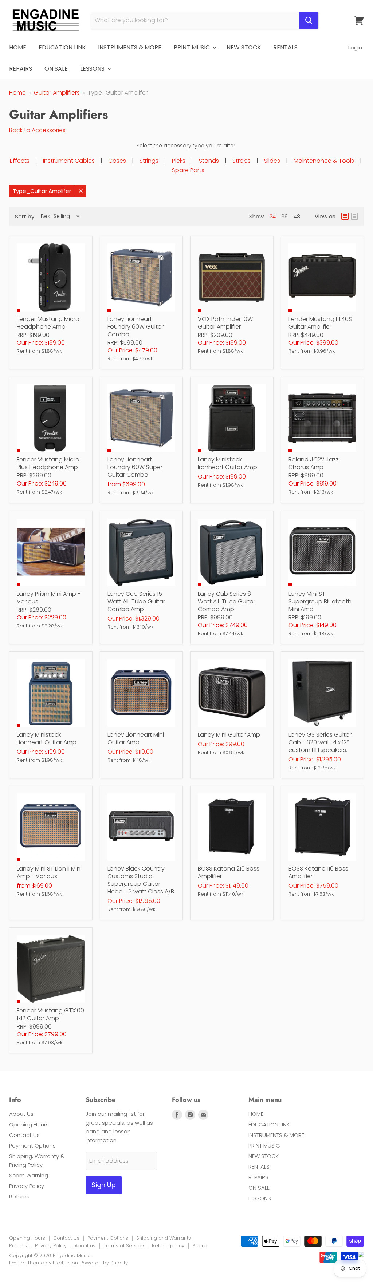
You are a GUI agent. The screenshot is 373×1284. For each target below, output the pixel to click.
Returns (19, 1196)
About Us (21, 1114)
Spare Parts (188, 170)
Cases (117, 160)
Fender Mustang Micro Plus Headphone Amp (48, 463)
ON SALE (56, 68)
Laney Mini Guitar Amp (229, 734)
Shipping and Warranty (163, 1238)
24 (273, 216)
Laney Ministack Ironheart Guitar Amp (227, 463)
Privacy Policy (26, 1186)
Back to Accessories (37, 130)
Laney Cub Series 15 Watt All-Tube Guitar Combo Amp (136, 601)
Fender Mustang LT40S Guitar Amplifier (320, 323)
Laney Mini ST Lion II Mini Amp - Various (49, 872)
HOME (17, 47)
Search (200, 1245)
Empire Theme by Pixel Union (43, 1262)
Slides (272, 160)
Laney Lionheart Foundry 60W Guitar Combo (135, 326)
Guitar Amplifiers (57, 93)
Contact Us (24, 1135)
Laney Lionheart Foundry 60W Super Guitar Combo (134, 467)
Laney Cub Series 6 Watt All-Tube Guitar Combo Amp (226, 601)
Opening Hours (29, 1124)
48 (297, 216)
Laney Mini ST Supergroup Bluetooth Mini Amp (320, 601)
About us (85, 1245)
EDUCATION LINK (62, 47)
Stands (209, 160)
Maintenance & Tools (324, 160)
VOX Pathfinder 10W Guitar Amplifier (225, 323)
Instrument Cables (69, 160)
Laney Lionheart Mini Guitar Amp (135, 738)
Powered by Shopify (104, 1262)
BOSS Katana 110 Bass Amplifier (318, 872)
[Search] (308, 20)
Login (355, 47)
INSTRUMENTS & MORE (129, 47)
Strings (149, 160)
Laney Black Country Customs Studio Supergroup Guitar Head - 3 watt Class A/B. (141, 880)
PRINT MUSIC (192, 47)
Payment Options (32, 1145)
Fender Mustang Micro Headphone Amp (48, 323)
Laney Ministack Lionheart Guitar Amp (46, 738)
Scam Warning (28, 1175)
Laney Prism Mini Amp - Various (49, 598)
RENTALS (285, 47)
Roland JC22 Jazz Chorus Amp (313, 463)
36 (285, 216)
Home (17, 93)
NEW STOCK (244, 47)
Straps (241, 160)
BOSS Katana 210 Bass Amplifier (228, 872)
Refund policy (168, 1245)
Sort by (24, 216)
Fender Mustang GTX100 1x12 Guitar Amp (50, 1014)
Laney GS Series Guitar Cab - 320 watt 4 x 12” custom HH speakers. (320, 742)
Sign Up (103, 1184)
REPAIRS (20, 68)
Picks (178, 160)
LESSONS (93, 68)
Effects (20, 160)
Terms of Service (123, 1245)
